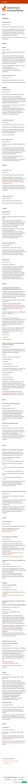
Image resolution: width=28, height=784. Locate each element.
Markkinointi (21, 779)
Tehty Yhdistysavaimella (6, 763)
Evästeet (11, 760)
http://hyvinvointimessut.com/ (7, 531)
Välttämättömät (8, 779)
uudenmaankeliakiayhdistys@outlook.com (14, 305)
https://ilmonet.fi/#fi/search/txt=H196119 (11, 663)
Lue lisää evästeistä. (20, 777)
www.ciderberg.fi (5, 337)
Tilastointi (15, 779)
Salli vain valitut (17, 782)
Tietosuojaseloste (5, 760)
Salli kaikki (24, 782)
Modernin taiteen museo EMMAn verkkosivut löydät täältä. (12, 556)
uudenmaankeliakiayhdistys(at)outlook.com (10, 392)
